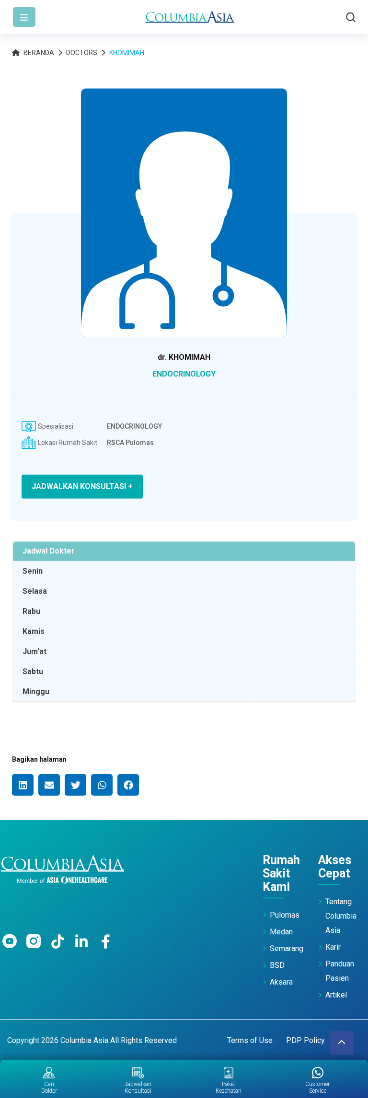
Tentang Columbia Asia (340, 916)
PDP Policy (305, 1040)
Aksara (281, 982)
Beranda (38, 52)
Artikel (336, 994)
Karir (333, 947)
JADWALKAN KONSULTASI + (82, 486)
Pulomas (284, 915)
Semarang (286, 948)
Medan (281, 931)
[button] (23, 785)
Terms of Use (250, 1040)
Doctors (81, 52)
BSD (277, 965)
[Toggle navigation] (24, 17)
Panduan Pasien (339, 971)
